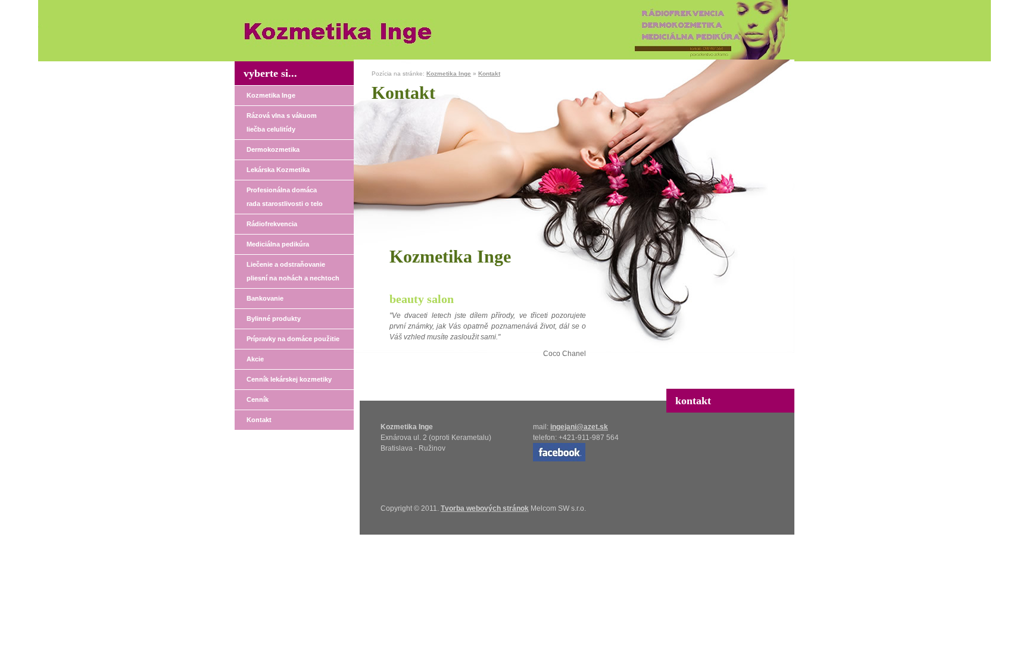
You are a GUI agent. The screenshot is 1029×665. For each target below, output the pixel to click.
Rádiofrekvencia (272, 223)
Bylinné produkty (274, 318)
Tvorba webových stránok (485, 508)
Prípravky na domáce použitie (293, 338)
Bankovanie (265, 298)
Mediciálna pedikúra (278, 244)
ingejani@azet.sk (579, 427)
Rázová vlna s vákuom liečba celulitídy (282, 122)
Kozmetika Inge (271, 95)
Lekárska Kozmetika (278, 169)
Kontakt (259, 419)
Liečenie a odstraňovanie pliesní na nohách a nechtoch (293, 271)
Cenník (258, 399)
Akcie (255, 359)
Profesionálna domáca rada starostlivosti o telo (285, 196)
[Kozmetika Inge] (341, 44)
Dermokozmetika (273, 149)
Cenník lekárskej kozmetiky (289, 379)
